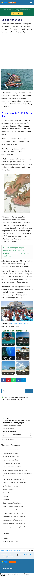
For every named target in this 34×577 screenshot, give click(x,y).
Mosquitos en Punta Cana (11, 510)
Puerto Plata (7, 493)
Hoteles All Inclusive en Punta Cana (14, 483)
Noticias (5, 538)
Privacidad (21, 555)
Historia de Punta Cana (10, 453)
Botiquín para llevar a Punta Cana (14, 523)
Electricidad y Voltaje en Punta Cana (14, 517)
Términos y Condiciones (9, 555)
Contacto (10, 557)
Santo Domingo (8, 489)
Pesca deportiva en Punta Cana (13, 513)
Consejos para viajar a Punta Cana (14, 479)
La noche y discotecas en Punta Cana (15, 470)
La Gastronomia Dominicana (12, 463)
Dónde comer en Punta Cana (12, 467)
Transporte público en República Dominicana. (17, 527)
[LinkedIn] (18, 380)
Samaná (5, 496)
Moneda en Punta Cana (10, 460)
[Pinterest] (8, 380)
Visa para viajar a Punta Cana (12, 520)
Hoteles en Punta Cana (10, 541)
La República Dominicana (11, 486)
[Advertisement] (17, 52)
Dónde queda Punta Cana (11, 450)
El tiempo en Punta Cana (11, 457)
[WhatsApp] (13, 380)
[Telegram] (23, 380)
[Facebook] (3, 380)
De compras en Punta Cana (11, 503)
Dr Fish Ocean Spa (18, 323)
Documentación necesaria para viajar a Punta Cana (17, 475)
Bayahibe (6, 500)
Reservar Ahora (17, 13)
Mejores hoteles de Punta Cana (13, 506)
